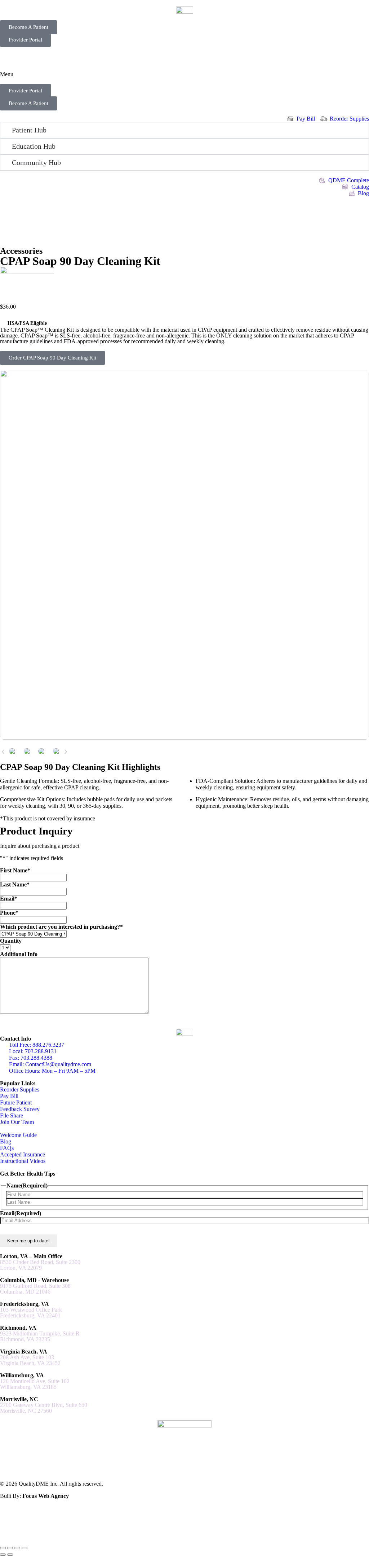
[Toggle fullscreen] (10, 1548)
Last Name (15, 884)
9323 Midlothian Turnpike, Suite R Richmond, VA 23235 (40, 1336)
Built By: (34, 1496)
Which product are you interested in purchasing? (61, 927)
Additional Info (18, 954)
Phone (9, 913)
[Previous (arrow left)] (3, 1554)
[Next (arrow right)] (10, 1554)
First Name (15, 870)
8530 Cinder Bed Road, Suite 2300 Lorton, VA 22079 (40, 1265)
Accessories (21, 251)
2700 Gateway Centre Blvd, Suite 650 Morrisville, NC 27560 (43, 1408)
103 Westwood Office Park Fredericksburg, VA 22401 (31, 1313)
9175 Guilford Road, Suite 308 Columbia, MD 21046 (35, 1289)
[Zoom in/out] (3, 1548)
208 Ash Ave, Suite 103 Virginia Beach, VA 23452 (30, 1360)
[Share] (17, 1548)
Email (8, 898)
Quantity (11, 941)
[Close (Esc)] (24, 1548)
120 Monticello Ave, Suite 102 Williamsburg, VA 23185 (35, 1384)
